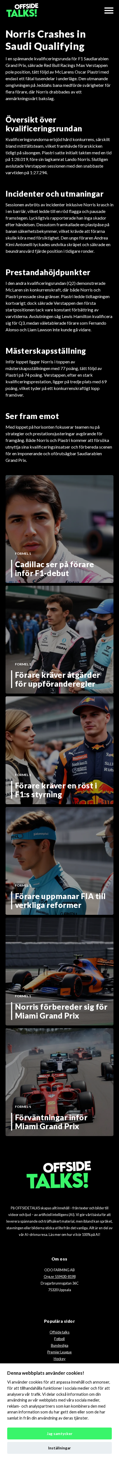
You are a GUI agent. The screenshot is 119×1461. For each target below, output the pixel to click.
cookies (36, 1382)
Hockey (60, 1358)
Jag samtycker (60, 1433)
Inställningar (59, 1448)
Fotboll (59, 1339)
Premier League (59, 1352)
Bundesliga (59, 1345)
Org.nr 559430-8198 (60, 1276)
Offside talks (59, 1332)
